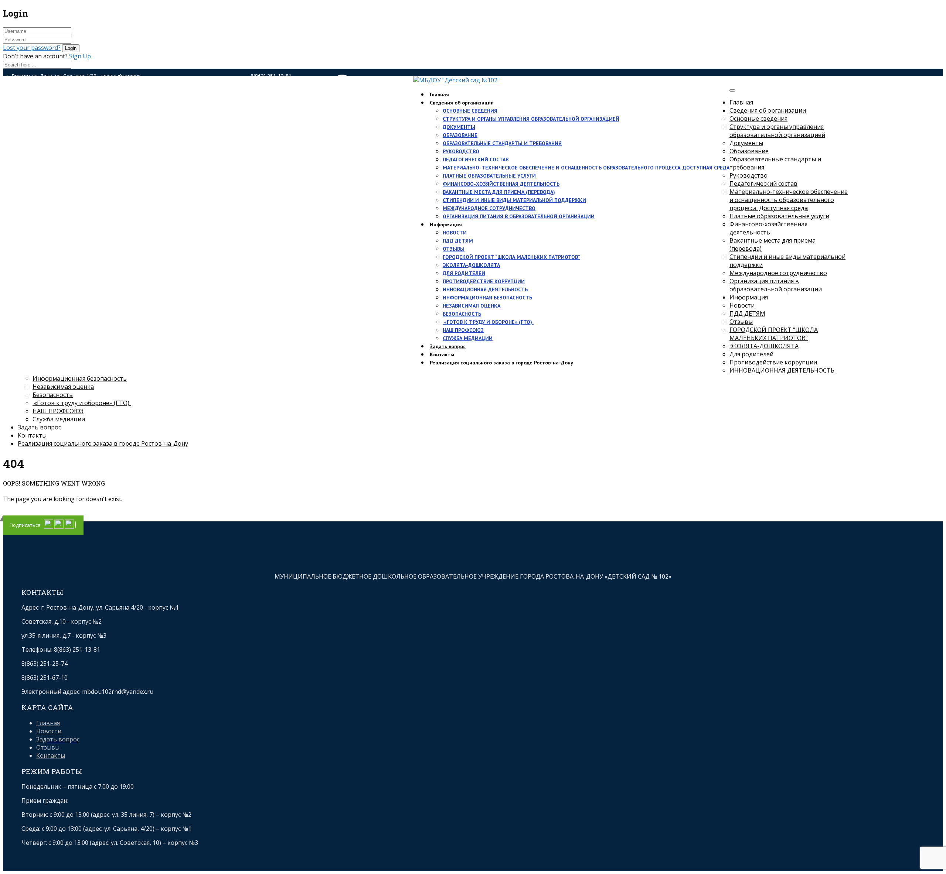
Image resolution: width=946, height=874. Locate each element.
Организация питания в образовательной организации (519, 216)
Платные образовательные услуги (489, 175)
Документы (459, 127)
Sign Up (80, 56)
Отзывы (454, 249)
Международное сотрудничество (489, 208)
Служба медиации (468, 338)
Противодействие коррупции (484, 281)
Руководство (461, 151)
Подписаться (25, 525)
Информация (446, 224)
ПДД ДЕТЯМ (458, 240)
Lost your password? (32, 48)
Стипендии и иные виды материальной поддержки (514, 200)
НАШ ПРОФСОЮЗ (463, 330)
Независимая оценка (471, 305)
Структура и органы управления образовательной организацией (531, 119)
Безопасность (462, 314)
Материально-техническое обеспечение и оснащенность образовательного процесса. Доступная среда (586, 167)
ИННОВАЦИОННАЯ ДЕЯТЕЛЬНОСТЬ (485, 289)
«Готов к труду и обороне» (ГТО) (488, 322)
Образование (460, 135)
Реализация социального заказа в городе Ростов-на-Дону (501, 362)
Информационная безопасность (487, 297)
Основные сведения (470, 110)
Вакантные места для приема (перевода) (499, 192)
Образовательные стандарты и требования (502, 143)
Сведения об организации (462, 102)
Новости (455, 232)
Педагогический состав (475, 159)
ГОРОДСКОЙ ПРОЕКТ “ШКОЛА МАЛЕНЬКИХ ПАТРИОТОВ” (511, 257)
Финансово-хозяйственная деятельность (501, 184)
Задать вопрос (39, 427)
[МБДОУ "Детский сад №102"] (456, 80)
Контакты (32, 435)
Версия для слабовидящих (359, 93)
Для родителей (464, 273)
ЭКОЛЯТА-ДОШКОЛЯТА (471, 265)
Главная (741, 102)
